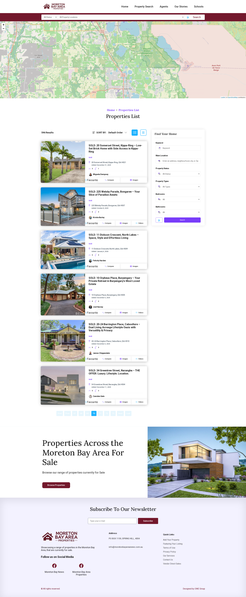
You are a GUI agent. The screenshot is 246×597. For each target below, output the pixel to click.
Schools (198, 6)
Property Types (162, 181)
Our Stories (181, 6)
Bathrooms (160, 207)
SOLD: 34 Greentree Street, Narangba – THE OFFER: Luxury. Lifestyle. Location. (114, 372)
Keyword (159, 143)
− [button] (3, 28)
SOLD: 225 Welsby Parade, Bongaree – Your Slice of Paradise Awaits (114, 193)
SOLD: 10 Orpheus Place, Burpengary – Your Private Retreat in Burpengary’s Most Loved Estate (114, 281)
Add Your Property (171, 540)
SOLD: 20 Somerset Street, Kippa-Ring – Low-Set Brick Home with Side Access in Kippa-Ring (115, 148)
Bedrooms (160, 194)
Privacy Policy (169, 552)
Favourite (92, 180)
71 (100, 413)
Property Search (144, 6)
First (60, 413)
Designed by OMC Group (194, 589)
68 (81, 413)
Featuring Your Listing (172, 544)
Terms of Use (169, 548)
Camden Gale (98, 396)
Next (120, 413)
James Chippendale (101, 353)
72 (107, 413)
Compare (110, 180)
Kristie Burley (98, 217)
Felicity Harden (99, 260)
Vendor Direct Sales (172, 563)
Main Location (162, 156)
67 (75, 413)
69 (87, 413)
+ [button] (3, 24)
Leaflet (223, 97)
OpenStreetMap (233, 97)
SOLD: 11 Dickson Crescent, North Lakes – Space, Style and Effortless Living (114, 236)
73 (113, 413)
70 (94, 413)
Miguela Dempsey (100, 174)
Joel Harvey (98, 307)
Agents (164, 6)
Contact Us (168, 559)
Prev (67, 413)
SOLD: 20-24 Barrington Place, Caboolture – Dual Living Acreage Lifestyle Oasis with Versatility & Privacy (114, 327)
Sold (90, 157)
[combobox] (50, 17)
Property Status (162, 168)
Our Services (169, 556)
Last (128, 413)
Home (124, 6)
